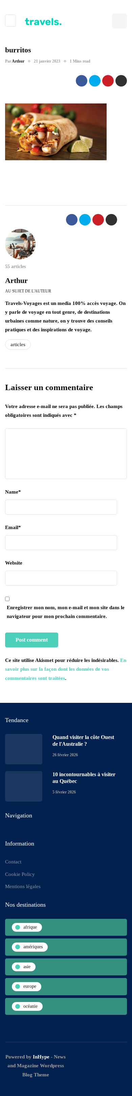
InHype (41, 1056)
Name (13, 492)
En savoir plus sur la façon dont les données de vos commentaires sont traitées (65, 669)
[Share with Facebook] (81, 81)
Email (13, 527)
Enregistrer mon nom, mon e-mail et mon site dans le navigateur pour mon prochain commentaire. (66, 612)
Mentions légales (23, 886)
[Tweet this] (95, 81)
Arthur (18, 61)
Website (13, 563)
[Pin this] (108, 81)
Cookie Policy (20, 874)
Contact (13, 861)
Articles (17, 344)
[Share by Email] (121, 81)
